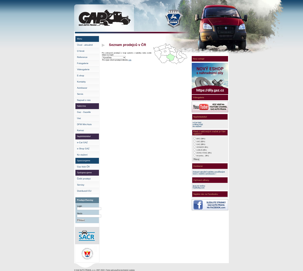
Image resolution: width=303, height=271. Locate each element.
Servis (80, 94)
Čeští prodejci (84, 178)
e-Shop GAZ (83, 148)
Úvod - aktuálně (85, 45)
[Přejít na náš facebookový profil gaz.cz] (210, 210)
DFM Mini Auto (84, 124)
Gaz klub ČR (83, 166)
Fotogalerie (82, 63)
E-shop (80, 75)
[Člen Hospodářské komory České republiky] (87, 261)
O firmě (80, 51)
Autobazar (82, 88)
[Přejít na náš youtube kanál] (210, 112)
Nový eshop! (198, 59)
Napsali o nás (84, 100)
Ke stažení (82, 154)
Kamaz (80, 130)
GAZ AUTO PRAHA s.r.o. (92, 9)
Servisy (80, 184)
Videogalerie (83, 69)
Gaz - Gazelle (84, 112)
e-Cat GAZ (82, 142)
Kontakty (81, 81)
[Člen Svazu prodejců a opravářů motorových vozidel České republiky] (87, 243)
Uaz (79, 118)
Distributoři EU (84, 191)
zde (129, 60)
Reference (82, 57)
